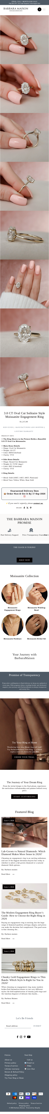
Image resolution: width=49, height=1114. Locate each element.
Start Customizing (25, 796)
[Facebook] (17, 1036)
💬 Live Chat (29, 1069)
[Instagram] (21, 1036)
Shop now (24, 560)
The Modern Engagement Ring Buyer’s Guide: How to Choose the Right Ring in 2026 (23, 915)
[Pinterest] (25, 1036)
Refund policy (12, 1103)
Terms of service (11, 1065)
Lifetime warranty (12, 1069)
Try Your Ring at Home (14, 1078)
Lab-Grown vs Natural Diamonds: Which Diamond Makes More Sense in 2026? (23, 853)
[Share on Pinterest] (31, 508)
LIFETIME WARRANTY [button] (23, 431)
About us (8, 1059)
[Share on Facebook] (24, 508)
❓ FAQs (27, 1065)
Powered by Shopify (33, 1108)
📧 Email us (29, 1062)
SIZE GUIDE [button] (8, 427)
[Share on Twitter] (27, 508)
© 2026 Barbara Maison (17, 1108)
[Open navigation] (44, 9)
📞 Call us (28, 1059)
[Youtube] (29, 1036)
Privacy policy (10, 1062)
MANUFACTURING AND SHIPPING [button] (29, 427)
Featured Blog (24, 812)
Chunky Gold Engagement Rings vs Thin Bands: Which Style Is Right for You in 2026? (23, 980)
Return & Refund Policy (14, 1072)
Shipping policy (11, 1075)
